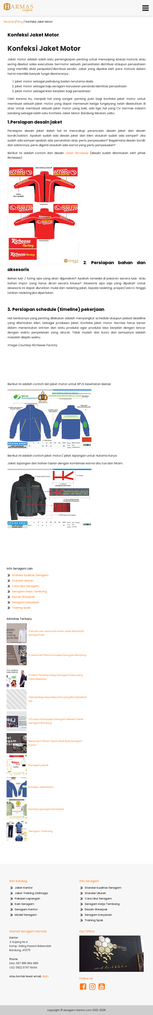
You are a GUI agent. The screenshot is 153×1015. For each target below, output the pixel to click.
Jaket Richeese (77, 153)
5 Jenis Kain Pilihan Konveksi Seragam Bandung (57, 655)
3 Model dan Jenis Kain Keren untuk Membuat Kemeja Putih (56, 633)
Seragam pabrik (39, 765)
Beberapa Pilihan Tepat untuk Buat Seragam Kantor (55, 743)
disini (45, 976)
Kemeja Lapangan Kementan (46, 809)
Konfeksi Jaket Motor (41, 787)
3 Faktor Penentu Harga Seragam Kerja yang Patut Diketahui (56, 677)
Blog (20, 22)
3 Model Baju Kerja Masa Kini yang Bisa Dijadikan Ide (58, 699)
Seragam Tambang (41, 831)
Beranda (9, 22)
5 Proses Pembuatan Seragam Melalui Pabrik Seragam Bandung (56, 721)
